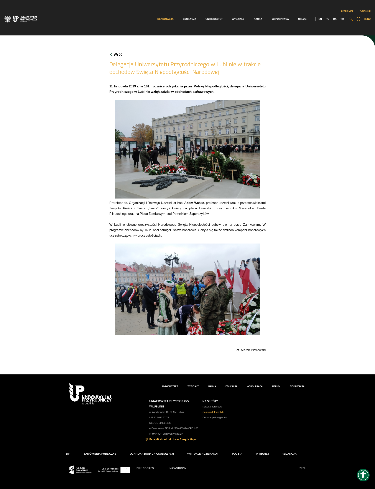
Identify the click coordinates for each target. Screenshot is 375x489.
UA (335, 19)
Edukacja (189, 19)
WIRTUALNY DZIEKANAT (203, 453)
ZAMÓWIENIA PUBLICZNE (100, 453)
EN (320, 19)
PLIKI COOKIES (145, 468)
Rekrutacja (165, 19)
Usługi (302, 19)
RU (327, 19)
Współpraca (280, 19)
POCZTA (237, 453)
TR (342, 19)
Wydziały (238, 19)
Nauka (258, 19)
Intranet (347, 11)
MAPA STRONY (177, 468)
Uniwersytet (214, 19)
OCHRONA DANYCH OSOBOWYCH (152, 453)
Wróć (118, 54)
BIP (68, 453)
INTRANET (262, 453)
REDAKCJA (289, 453)
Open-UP (365, 11)
